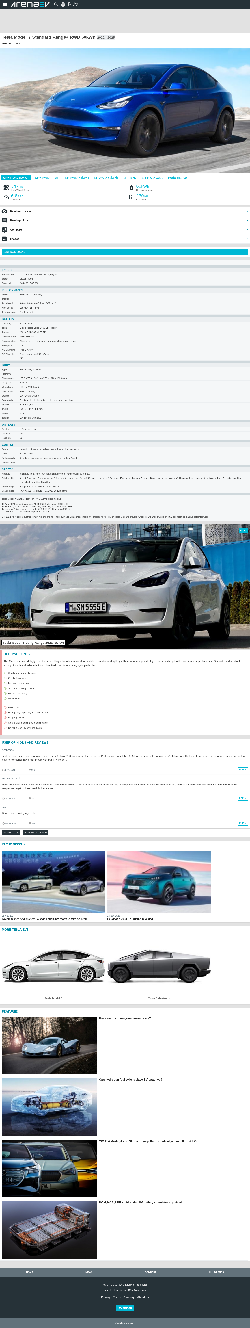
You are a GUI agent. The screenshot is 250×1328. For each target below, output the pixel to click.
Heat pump (7, 345)
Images (14, 238)
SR (57, 177)
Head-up (6, 438)
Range (5, 332)
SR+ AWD (42, 177)
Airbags (6, 474)
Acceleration (8, 303)
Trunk (5, 409)
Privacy (105, 1297)
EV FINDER (125, 1308)
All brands (216, 1272)
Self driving (8, 486)
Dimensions (8, 378)
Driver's (6, 433)
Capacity (6, 323)
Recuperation (9, 341)
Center (5, 429)
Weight (5, 396)
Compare (16, 229)
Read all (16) (11, 832)
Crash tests (8, 491)
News (89, 1272)
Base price (7, 283)
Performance (177, 177)
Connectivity (8, 462)
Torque (5, 299)
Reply (242, 769)
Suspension (8, 400)
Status (5, 279)
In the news (12, 844)
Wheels (6, 404)
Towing (5, 418)
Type (4, 369)
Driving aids (8, 478)
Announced (8, 274)
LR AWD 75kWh (77, 177)
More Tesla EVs (15, 929)
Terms (117, 1297)
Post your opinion (35, 832)
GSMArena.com (137, 1290)
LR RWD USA (152, 177)
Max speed (7, 308)
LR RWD (129, 177)
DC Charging (8, 354)
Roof (4, 453)
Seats (5, 449)
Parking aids (8, 458)
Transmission (9, 312)
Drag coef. (7, 382)
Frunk (5, 413)
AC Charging (8, 350)
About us (143, 1297)
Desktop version (125, 1322)
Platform (6, 374)
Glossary (129, 1297)
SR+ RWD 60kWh (16, 177)
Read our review (20, 211)
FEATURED (10, 1011)
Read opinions (19, 220)
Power (5, 294)
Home (29, 1272)
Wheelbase (7, 387)
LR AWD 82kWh (106, 177)
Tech (4, 328)
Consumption (9, 336)
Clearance (7, 391)
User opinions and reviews (25, 742)
